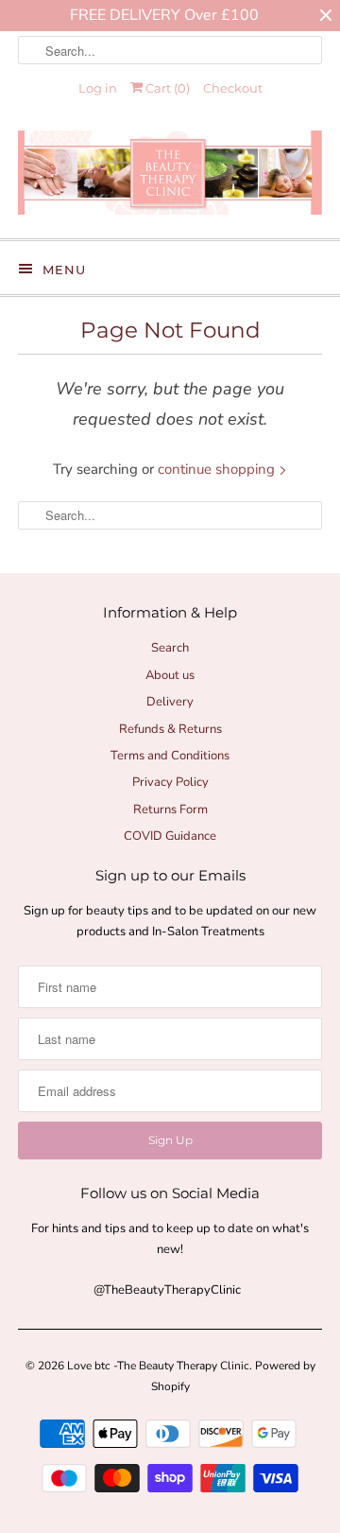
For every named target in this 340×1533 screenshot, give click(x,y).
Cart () (166, 88)
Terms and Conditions (170, 755)
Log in (97, 88)
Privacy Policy (170, 782)
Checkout (233, 88)
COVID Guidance (170, 836)
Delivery (170, 701)
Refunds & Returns (170, 729)
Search (170, 647)
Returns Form (170, 809)
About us (170, 675)
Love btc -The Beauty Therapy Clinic (158, 1365)
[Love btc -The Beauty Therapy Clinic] (170, 177)
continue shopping (218, 469)
